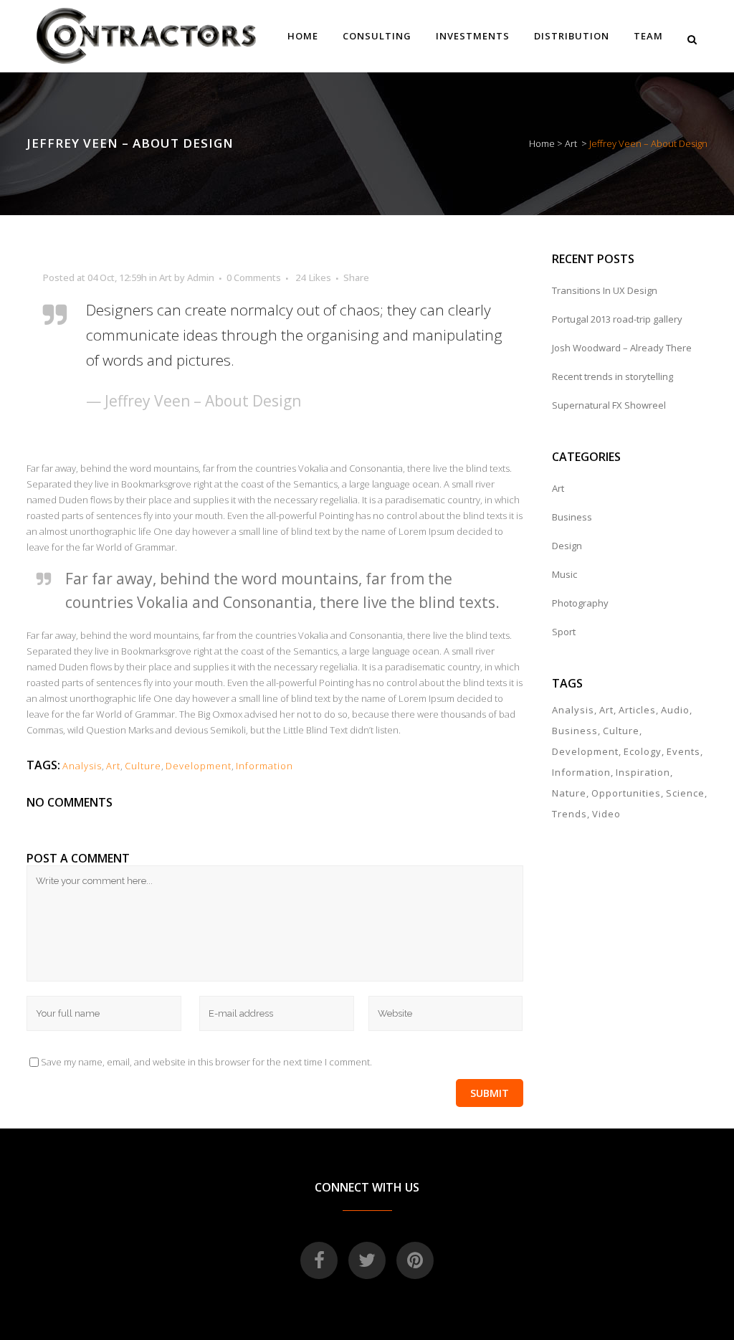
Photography (580, 603)
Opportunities (626, 793)
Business (572, 516)
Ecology (643, 751)
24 (313, 277)
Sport (564, 631)
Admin (200, 277)
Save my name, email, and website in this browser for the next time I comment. (206, 1061)
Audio (675, 709)
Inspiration (643, 772)
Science (685, 793)
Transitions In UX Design (604, 290)
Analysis (82, 765)
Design (567, 545)
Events (683, 751)
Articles (637, 709)
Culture (143, 765)
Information (264, 765)
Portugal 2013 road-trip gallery (617, 319)
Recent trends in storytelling (612, 376)
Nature (569, 793)
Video (606, 813)
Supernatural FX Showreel (609, 405)
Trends (569, 813)
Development (199, 765)
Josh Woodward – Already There (622, 347)
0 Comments (254, 277)
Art (571, 143)
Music (564, 574)
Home (542, 143)
